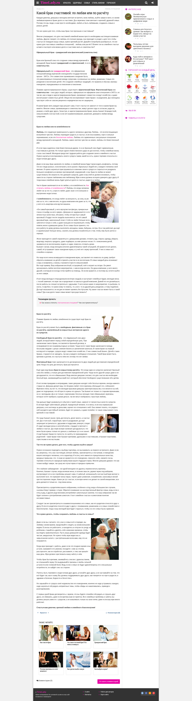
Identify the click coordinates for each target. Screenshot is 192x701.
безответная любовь (64, 137)
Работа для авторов (107, 692)
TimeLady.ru (50, 2)
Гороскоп (111, 2)
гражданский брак (62, 71)
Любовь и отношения (112, 9)
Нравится (44, 613)
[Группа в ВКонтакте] (142, 694)
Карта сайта (105, 694)
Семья (87, 2)
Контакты (88, 694)
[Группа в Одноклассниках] (150, 694)
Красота (67, 2)
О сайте (87, 692)
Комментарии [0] (114, 613)
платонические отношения (67, 302)
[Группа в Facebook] (146, 694)
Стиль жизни (98, 2)
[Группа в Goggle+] (153, 694)
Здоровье (77, 2)
